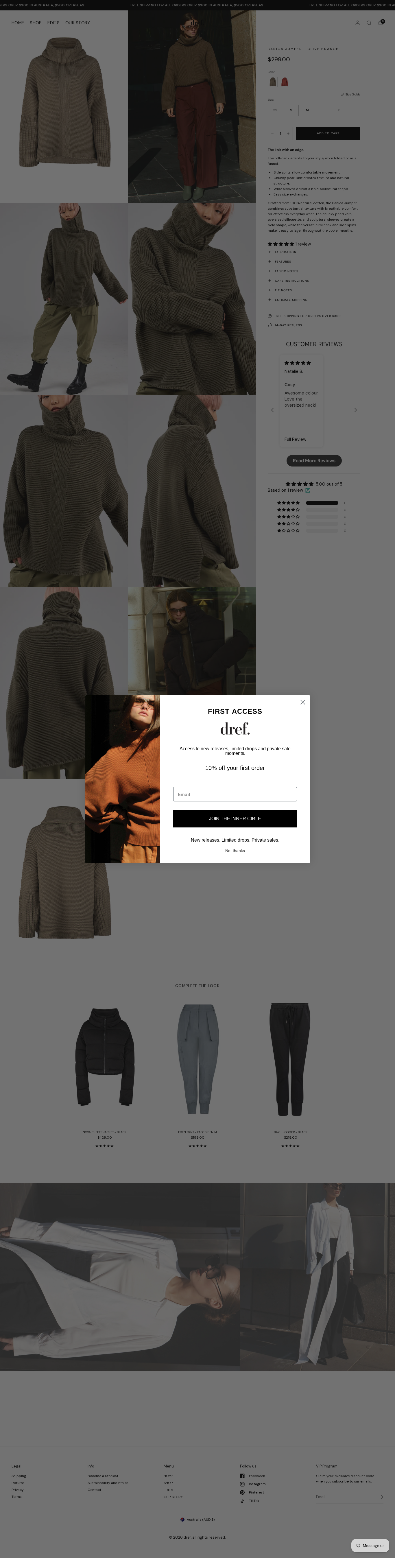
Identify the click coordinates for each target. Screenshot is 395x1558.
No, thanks (235, 850)
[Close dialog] (303, 702)
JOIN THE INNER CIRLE (235, 818)
